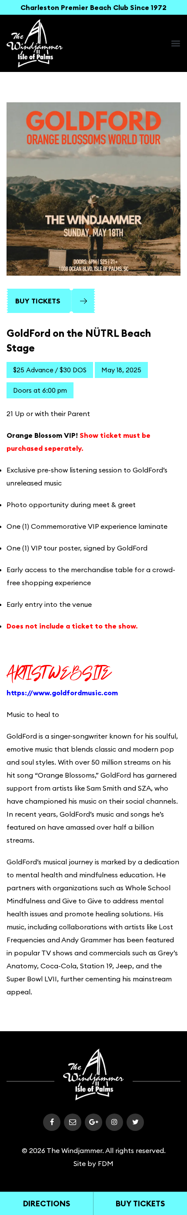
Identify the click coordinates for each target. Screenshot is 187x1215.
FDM (106, 1163)
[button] (175, 43)
